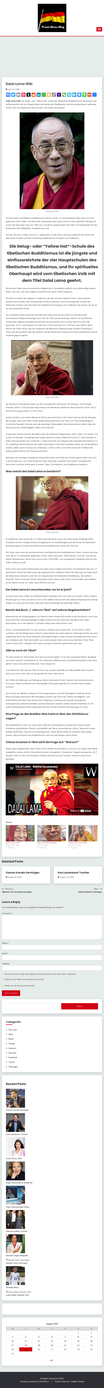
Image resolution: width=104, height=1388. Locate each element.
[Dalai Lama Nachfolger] (51, 833)
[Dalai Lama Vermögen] (82, 833)
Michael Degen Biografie (17, 1255)
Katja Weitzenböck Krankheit (19, 1182)
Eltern (11, 1039)
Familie (11, 1043)
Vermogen (13, 1066)
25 (25, 1349)
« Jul (51, 1360)
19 (39, 1345)
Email (5, 953)
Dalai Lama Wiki (13, 843)
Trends (11, 1062)
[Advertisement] (52, 55)
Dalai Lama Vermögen (77, 843)
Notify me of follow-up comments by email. (24, 979)
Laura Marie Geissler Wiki (17, 1295)
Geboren (12, 1048)
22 (78, 1345)
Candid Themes (77, 1381)
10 (12, 1341)
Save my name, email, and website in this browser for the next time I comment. (40, 974)
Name (5, 943)
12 (39, 1341)
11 (25, 1341)
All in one (12, 1029)
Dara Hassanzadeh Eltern (17, 1207)
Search (80, 1006)
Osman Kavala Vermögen (22, 872)
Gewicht (12, 1053)
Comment (7, 913)
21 (65, 1345)
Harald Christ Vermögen (17, 1263)
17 (12, 1345)
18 (25, 1345)
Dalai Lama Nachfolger (47, 843)
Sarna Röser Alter (14, 1158)
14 (65, 1341)
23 (91, 1345)
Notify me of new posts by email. (20, 985)
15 (78, 1341)
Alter (10, 1034)
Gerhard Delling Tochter (16, 1231)
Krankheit (12, 1057)
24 (12, 1349)
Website (6, 963)
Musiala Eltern (12, 1287)
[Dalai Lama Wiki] (20, 833)
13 (52, 1341)
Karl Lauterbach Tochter (73, 872)
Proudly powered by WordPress (34, 1381)
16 (91, 1341)
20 (52, 1345)
